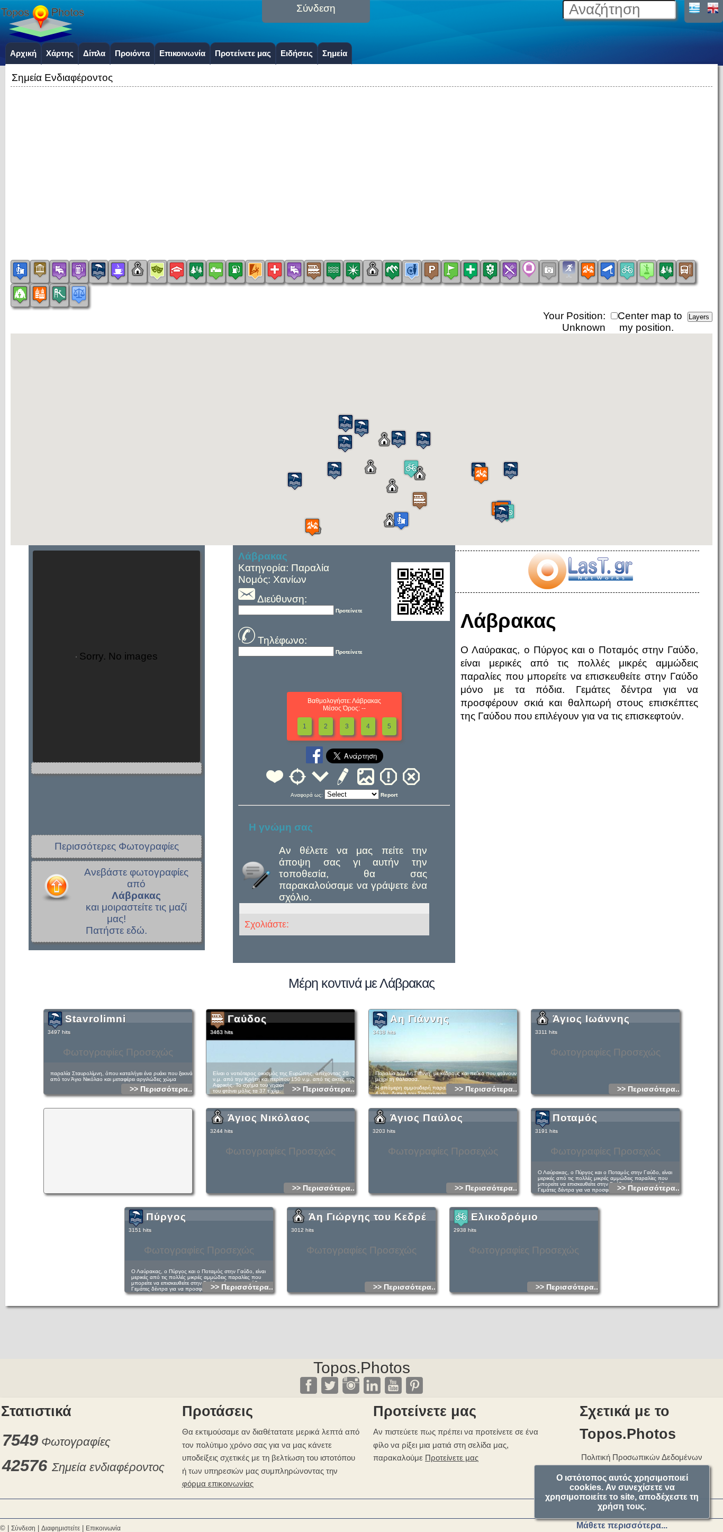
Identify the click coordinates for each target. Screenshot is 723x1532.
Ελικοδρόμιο (504, 1216)
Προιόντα (132, 53)
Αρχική (23, 53)
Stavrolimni (95, 1018)
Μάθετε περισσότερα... (621, 1525)
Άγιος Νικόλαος (269, 1117)
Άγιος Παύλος (426, 1117)
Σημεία (334, 53)
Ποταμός (575, 1117)
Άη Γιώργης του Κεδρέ (368, 1216)
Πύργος (166, 1216)
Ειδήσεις (297, 53)
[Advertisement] (361, 163)
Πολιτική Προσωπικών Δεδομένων (641, 1457)
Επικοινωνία (182, 53)
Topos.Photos (361, 1367)
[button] (419, 500)
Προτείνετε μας (243, 53)
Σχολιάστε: (267, 924)
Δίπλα (94, 53)
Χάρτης (60, 53)
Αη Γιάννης (419, 1018)
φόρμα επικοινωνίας (218, 1483)
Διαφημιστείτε (60, 1528)
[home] (42, 38)
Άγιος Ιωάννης (591, 1018)
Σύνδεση (23, 1528)
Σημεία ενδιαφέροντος (108, 1467)
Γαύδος (247, 1018)
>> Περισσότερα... (162, 1089)
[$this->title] (580, 585)
